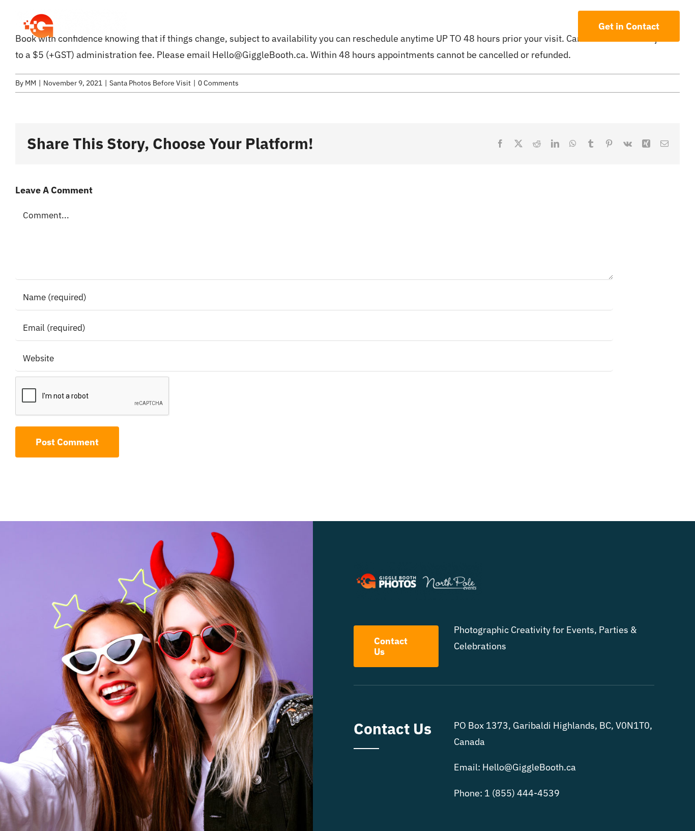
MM (30, 83)
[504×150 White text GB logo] (71, 13)
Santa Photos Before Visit (150, 83)
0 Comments (218, 83)
